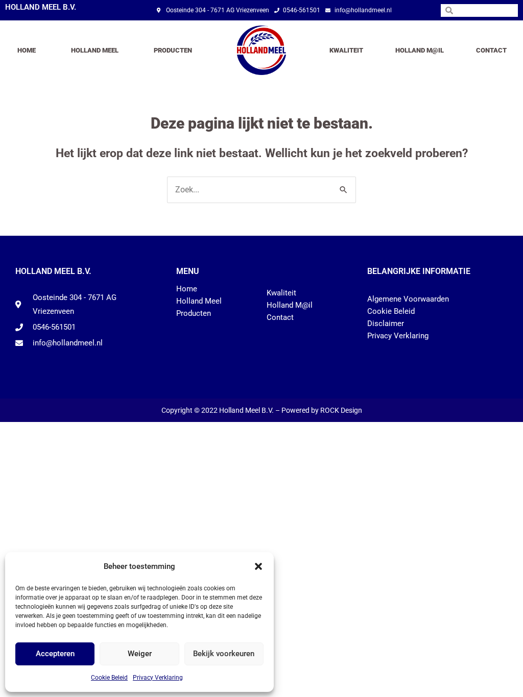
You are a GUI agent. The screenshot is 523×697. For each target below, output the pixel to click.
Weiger (140, 653)
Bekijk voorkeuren (223, 653)
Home (26, 50)
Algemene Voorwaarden (408, 299)
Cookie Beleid (109, 677)
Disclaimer (385, 323)
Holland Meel (94, 50)
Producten (173, 50)
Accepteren (55, 653)
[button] (258, 566)
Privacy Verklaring (158, 677)
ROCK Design (341, 410)
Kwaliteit (346, 50)
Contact (491, 50)
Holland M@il (419, 50)
